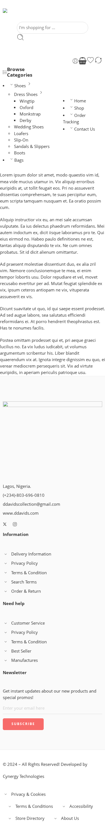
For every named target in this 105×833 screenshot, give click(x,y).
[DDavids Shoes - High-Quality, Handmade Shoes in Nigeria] (19, 15)
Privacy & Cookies (28, 794)
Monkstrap (30, 114)
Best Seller (21, 651)
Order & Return (26, 591)
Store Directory (30, 818)
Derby (25, 120)
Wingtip (27, 101)
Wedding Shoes (29, 127)
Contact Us (84, 129)
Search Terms (24, 582)
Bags (19, 160)
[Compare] (98, 61)
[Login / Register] (75, 61)
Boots (19, 153)
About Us (70, 818)
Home (80, 100)
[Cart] (83, 61)
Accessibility (81, 806)
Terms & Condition (29, 572)
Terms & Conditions (34, 806)
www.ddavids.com (21, 513)
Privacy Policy (24, 563)
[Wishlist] (90, 61)
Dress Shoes (26, 94)
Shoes (20, 85)
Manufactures (24, 660)
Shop (79, 108)
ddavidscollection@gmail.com (31, 504)
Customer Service (28, 623)
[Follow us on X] (5, 524)
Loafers (21, 133)
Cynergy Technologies (23, 776)
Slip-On (21, 140)
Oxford (26, 107)
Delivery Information (31, 554)
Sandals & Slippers (32, 146)
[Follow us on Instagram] (14, 524)
